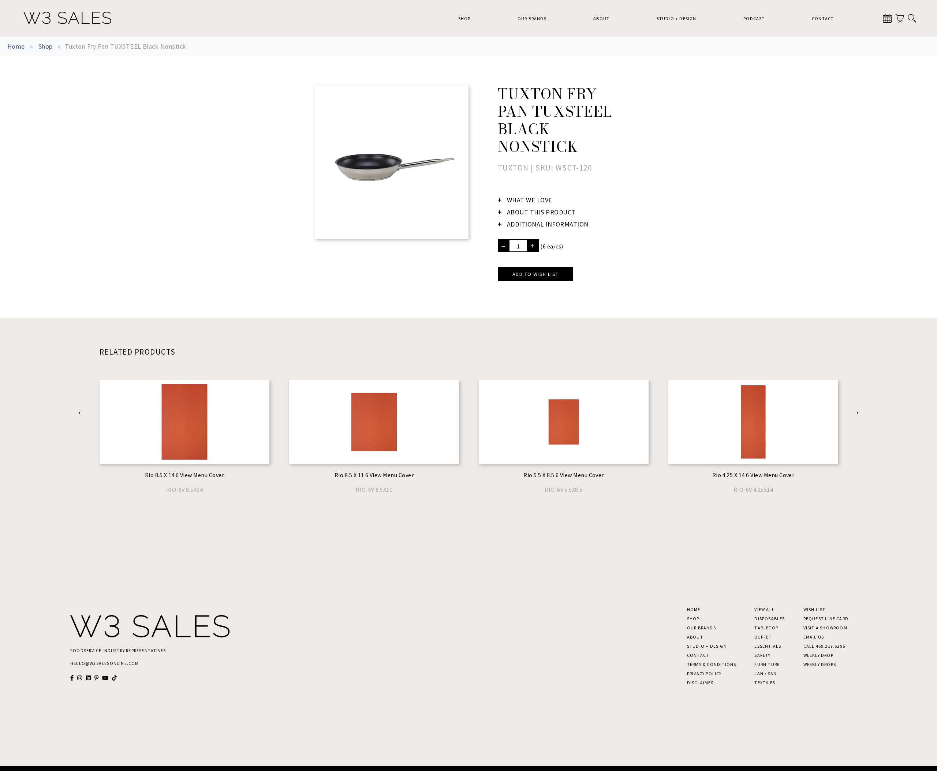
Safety (762, 655)
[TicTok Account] (114, 678)
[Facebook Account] (72, 678)
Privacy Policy (704, 673)
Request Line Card (825, 618)
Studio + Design (677, 18)
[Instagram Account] (79, 678)
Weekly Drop (818, 655)
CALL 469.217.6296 (824, 646)
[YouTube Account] (105, 678)
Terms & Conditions (711, 664)
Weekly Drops (819, 664)
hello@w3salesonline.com (104, 663)
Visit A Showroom (825, 627)
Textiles (764, 682)
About (601, 18)
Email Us (813, 637)
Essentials (767, 646)
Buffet (763, 637)
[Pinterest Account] (96, 678)
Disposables (769, 618)
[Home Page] (67, 18)
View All (764, 609)
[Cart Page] (899, 18)
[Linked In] (88, 678)
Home (16, 46)
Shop (464, 18)
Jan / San (765, 673)
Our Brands (532, 18)
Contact (823, 18)
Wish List (814, 609)
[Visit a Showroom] (887, 18)
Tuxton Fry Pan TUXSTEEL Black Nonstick (125, 46)
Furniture (767, 664)
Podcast (754, 18)
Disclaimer (700, 682)
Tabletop (766, 627)
